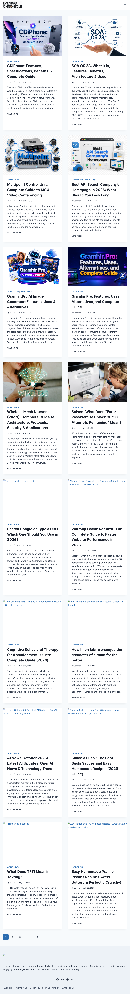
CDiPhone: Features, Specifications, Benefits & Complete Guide (29, 71)
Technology (90, 180)
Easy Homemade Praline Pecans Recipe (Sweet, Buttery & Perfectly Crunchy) (97, 876)
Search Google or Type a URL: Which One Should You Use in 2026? (32, 534)
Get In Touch (36, 988)
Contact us (21, 988)
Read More (14, 114)
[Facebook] (57, 979)
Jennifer (13, 82)
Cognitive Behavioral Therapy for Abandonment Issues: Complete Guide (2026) (32, 654)
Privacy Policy (52, 988)
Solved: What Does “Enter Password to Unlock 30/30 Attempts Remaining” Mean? (96, 417)
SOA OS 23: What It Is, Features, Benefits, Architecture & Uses (91, 71)
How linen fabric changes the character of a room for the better (97, 654)
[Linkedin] (72, 979)
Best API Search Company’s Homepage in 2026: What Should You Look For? (95, 189)
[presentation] (32, 36)
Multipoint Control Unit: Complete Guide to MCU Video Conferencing (28, 189)
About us (9, 988)
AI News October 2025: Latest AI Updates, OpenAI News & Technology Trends (31, 763)
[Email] (62, 979)
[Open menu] (124, 5)
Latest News (13, 61)
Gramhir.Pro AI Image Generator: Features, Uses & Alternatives (31, 301)
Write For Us (68, 988)
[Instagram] (67, 979)
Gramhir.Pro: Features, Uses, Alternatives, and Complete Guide (96, 301)
